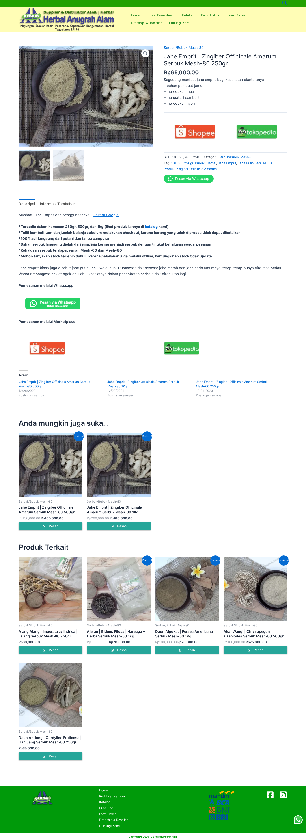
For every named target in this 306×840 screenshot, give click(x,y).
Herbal (211, 163)
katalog (151, 226)
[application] (217, 15)
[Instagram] (283, 795)
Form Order (236, 15)
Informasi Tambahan (58, 203)
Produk (169, 169)
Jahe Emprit (227, 163)
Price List (208, 15)
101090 (176, 163)
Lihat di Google (106, 215)
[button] (145, 53)
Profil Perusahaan (160, 15)
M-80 (267, 163)
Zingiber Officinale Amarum (196, 169)
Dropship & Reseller (146, 23)
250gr (188, 163)
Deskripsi (27, 203)
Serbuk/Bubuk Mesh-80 (184, 47)
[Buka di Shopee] (195, 133)
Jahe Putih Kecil (249, 163)
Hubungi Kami (179, 23)
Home (135, 15)
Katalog (187, 15)
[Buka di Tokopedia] (256, 133)
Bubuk (200, 163)
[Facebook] (270, 795)
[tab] (27, 203)
